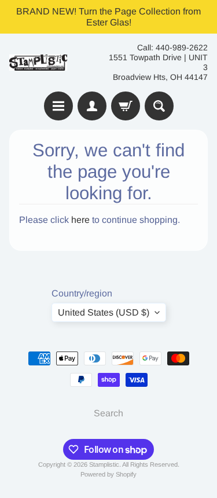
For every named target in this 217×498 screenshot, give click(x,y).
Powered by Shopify (108, 474)
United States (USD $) (103, 312)
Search (108, 413)
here (80, 220)
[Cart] (125, 105)
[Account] (92, 105)
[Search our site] (159, 105)
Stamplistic (104, 464)
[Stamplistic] (38, 62)
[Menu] (58, 105)
